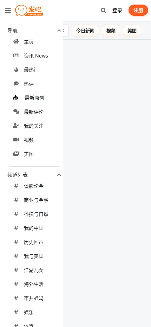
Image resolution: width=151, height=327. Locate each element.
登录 (117, 10)
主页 (29, 41)
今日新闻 (90, 30)
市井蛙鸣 (34, 298)
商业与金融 (36, 199)
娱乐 (29, 312)
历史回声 (34, 242)
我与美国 (34, 256)
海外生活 (34, 284)
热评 (29, 83)
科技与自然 (36, 214)
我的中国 (34, 228)
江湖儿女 (34, 270)
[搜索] (103, 10)
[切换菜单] (8, 11)
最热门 (31, 69)
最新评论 (34, 111)
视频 (29, 139)
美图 (29, 154)
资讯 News (36, 55)
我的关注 (34, 125)
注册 (138, 10)
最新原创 (34, 97)
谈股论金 (34, 185)
